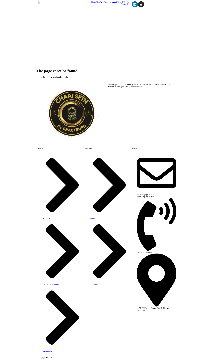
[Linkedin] (135, 4)
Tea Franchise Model (108, 2)
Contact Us (124, 4)
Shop (98, 2)
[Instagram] (141, 4)
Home (93, 2)
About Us (120, 2)
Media (126, 2)
